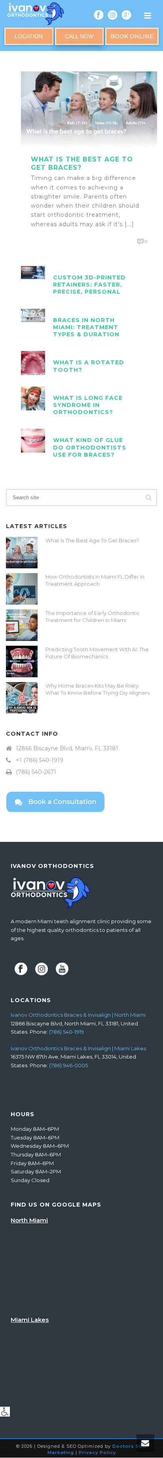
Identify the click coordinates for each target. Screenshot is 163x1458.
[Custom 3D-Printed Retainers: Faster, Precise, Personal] (33, 271)
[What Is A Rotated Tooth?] (33, 362)
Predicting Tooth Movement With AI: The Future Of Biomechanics (97, 653)
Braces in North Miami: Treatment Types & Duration (86, 327)
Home (53, 56)
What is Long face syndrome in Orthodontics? (88, 405)
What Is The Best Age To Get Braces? (92, 540)
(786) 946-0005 (68, 1065)
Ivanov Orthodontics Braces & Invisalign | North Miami (78, 1015)
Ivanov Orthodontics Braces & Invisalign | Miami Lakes (78, 1048)
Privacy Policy (97, 1452)
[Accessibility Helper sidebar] (5, 1412)
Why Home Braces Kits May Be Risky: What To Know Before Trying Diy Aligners (97, 689)
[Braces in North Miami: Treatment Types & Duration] (33, 315)
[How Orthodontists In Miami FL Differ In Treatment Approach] (22, 589)
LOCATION (29, 36)
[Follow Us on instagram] (41, 969)
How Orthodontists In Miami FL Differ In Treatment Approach (94, 580)
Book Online (132, 36)
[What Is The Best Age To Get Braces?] (89, 108)
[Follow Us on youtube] (62, 969)
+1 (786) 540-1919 (39, 760)
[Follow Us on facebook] (21, 969)
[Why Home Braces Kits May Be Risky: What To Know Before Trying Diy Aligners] (22, 698)
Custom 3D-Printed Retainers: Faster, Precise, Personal (89, 284)
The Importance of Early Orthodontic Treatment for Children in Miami (92, 616)
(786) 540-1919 (66, 1032)
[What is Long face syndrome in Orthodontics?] (33, 397)
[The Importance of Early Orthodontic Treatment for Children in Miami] (22, 625)
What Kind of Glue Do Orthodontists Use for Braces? (89, 447)
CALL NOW (79, 36)
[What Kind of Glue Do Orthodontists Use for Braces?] (33, 440)
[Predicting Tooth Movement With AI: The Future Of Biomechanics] (22, 661)
